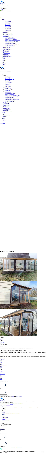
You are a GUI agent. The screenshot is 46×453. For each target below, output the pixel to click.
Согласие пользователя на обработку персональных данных (15, 403)
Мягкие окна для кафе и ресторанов (9, 22)
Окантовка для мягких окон (6, 48)
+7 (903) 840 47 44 (2, 9)
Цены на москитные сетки (6, 53)
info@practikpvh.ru (2, 429)
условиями (12, 396)
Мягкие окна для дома (7, 23)
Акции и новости (4, 63)
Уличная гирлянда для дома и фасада (9, 94)
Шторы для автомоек (5, 33)
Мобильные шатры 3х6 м (8, 29)
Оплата (4, 114)
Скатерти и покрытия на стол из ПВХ (8, 34)
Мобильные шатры (4, 419)
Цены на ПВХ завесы (5, 54)
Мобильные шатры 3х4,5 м (8, 84)
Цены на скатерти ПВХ (6, 55)
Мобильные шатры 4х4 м (8, 30)
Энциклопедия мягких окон (5, 420)
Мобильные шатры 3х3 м (8, 28)
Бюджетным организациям (6, 59)
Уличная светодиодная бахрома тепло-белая (10, 43)
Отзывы (3, 62)
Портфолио (3, 118)
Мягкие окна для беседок (8, 20)
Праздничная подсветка (6, 50)
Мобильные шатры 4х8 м (8, 31)
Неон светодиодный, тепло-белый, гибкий (10, 38)
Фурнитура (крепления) (6, 103)
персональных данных (19, 396)
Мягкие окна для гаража (8, 26)
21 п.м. (1, 343)
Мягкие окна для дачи (7, 24)
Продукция (3, 19)
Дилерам (4, 58)
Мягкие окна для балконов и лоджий (9, 79)
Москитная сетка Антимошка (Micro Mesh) (10, 101)
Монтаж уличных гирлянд (8, 92)
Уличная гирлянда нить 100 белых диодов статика (11, 39)
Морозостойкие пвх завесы (8, 88)
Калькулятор (3, 112)
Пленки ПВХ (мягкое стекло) (6, 47)
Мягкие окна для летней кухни (8, 27)
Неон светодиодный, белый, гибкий (9, 37)
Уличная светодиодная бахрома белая (9, 97)
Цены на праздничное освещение (7, 56)
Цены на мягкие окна (5, 52)
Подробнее (6, 452)
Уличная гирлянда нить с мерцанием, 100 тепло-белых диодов (12, 40)
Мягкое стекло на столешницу (8, 35)
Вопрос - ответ (5, 116)
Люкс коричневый (2, 342)
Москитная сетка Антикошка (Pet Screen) (10, 45)
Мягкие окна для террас (7, 77)
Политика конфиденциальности (4, 403)
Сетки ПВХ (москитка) (6, 51)
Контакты (3, 65)
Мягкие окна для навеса (7, 25)
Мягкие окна (3, 416)
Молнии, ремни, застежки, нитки (7, 49)
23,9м (1, 339)
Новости (4, 120)
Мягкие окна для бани (7, 81)
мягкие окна (11, 404)
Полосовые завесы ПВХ (6, 32)
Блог (3, 61)
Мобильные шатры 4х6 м (8, 86)
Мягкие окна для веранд (8, 21)
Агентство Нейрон (8, 405)
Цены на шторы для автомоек (6, 109)
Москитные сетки (5, 44)
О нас (2, 18)
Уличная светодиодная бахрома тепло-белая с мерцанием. (12, 99)
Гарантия (4, 60)
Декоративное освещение (6, 36)
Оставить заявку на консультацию (4, 395)
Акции (4, 64)
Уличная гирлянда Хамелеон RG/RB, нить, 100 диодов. (11, 41)
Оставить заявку (2, 446)
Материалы (3, 46)
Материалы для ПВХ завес (6, 105)
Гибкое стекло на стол (7, 90)
